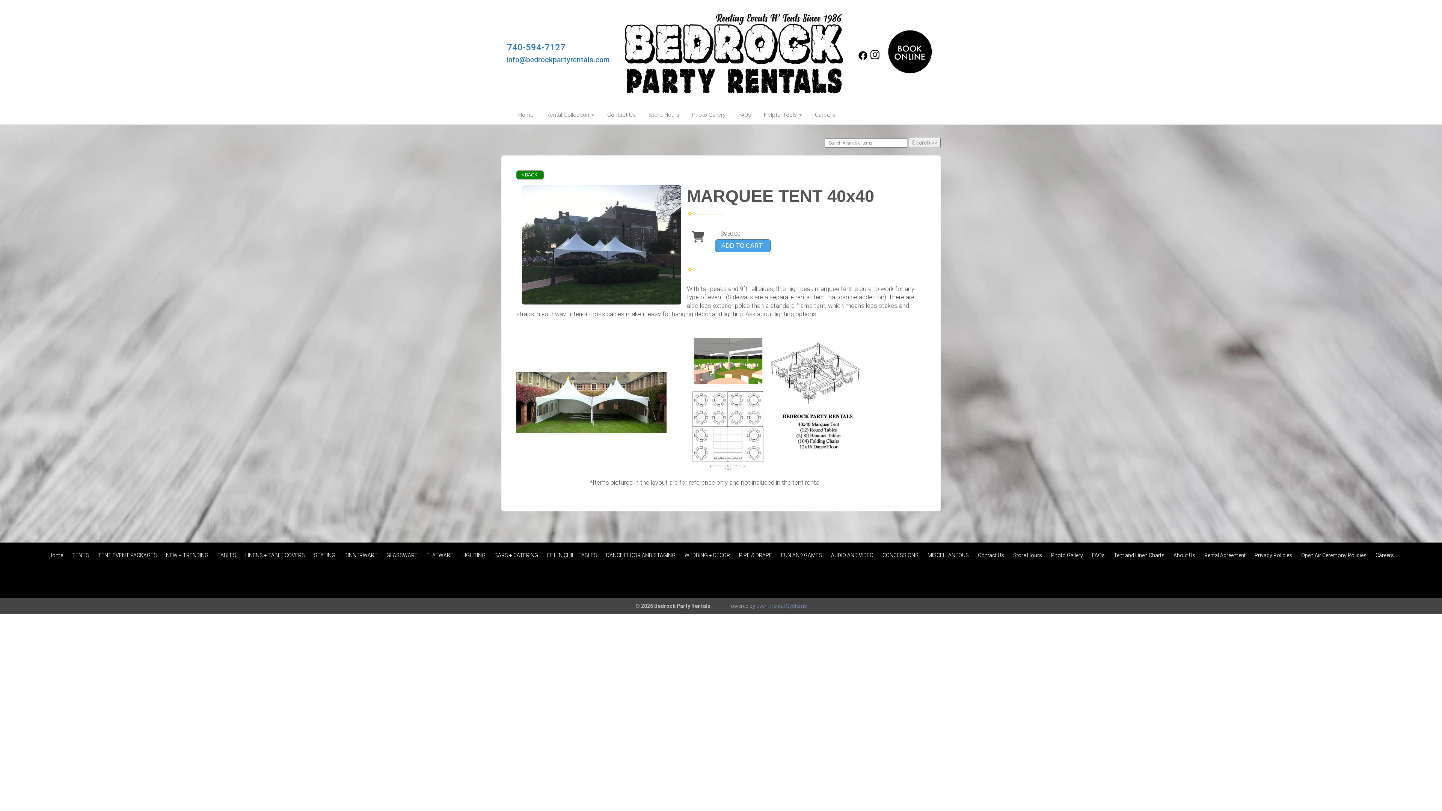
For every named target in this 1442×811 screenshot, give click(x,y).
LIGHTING (474, 555)
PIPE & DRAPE (755, 555)
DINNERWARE (360, 555)
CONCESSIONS (900, 555)
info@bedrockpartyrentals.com (558, 60)
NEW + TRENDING (187, 555)
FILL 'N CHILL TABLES (572, 555)
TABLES (226, 555)
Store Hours (664, 115)
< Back (529, 175)
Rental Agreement (1225, 555)
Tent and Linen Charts (1139, 555)
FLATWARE (440, 555)
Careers (825, 115)
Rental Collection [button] (568, 115)
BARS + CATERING (516, 555)
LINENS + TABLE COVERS (275, 555)
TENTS (80, 555)
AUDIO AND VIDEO (852, 555)
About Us (1184, 555)
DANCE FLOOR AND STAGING (641, 555)
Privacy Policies (1273, 555)
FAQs (744, 115)
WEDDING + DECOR (707, 555)
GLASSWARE (402, 555)
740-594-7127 (536, 47)
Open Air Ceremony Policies (1334, 555)
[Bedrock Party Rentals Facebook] (862, 58)
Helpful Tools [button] (781, 115)
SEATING (324, 555)
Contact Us (621, 115)
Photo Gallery (709, 115)
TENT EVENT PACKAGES (127, 555)
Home (526, 115)
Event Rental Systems (781, 606)
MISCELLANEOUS (948, 555)
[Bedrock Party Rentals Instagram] (874, 58)
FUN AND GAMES (801, 555)
